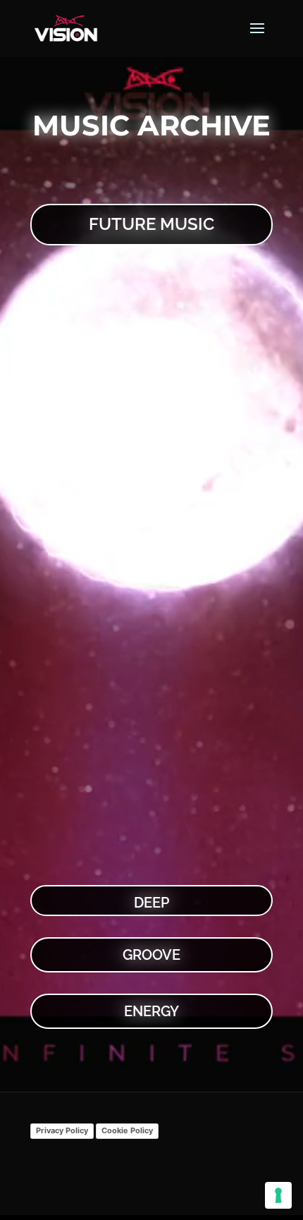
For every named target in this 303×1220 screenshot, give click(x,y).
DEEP (151, 902)
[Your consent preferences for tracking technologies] (278, 1195)
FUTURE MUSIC (151, 224)
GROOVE (151, 954)
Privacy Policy (62, 1130)
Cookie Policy (127, 1130)
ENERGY (151, 1011)
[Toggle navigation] (257, 37)
